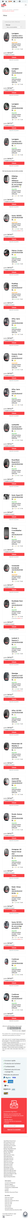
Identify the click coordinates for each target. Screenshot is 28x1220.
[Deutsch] (11, 1)
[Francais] (9, 1)
